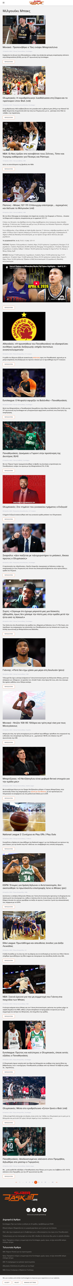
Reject (17, 1282)
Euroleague (29, 51)
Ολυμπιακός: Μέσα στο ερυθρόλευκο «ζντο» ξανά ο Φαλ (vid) (35, 1108)
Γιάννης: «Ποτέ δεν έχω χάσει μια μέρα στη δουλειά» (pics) (33, 670)
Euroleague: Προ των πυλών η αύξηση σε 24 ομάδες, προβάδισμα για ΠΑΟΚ (28, 1224)
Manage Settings (30, 1282)
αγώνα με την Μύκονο (38, 792)
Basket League (30, 786)
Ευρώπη (28, 730)
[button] (3, 2)
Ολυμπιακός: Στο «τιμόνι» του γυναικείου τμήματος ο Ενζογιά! (35, 507)
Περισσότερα (9, 61)
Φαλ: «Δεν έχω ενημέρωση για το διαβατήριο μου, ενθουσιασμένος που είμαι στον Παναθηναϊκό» (35, 1232)
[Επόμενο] (56, 1182)
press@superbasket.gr (40, 1214)
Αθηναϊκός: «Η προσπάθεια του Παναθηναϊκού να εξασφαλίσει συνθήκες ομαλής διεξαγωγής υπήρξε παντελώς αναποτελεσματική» (35, 346)
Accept (7, 1282)
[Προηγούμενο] (16, 1182)
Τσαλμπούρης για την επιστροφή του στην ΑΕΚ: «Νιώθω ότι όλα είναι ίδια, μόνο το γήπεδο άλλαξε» (36, 1236)
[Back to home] (36, 2)
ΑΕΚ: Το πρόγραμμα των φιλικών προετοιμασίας (19, 1262)
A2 (25, 950)
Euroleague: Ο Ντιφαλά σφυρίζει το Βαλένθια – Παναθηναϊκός (35, 400)
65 (53, 1182)
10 (45, 1182)
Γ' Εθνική (28, 838)
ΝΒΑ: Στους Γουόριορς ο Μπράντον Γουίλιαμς (18, 1270)
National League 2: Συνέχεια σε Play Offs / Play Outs (29, 834)
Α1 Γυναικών (28, 354)
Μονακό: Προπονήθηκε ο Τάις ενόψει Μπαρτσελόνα (30, 47)
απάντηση (36, 358)
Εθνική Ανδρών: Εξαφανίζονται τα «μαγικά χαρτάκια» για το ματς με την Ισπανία (30, 1228)
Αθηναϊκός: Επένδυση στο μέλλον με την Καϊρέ (18, 1266)
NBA (24, 161)
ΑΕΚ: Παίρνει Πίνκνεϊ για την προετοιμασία (17, 1252)
